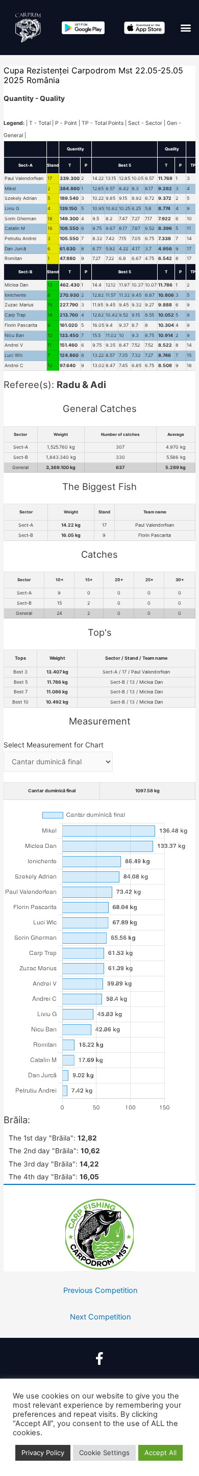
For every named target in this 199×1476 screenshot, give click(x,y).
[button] (185, 27)
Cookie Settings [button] (104, 1452)
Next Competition (100, 1317)
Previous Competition (100, 1290)
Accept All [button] (160, 1452)
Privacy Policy (42, 1452)
